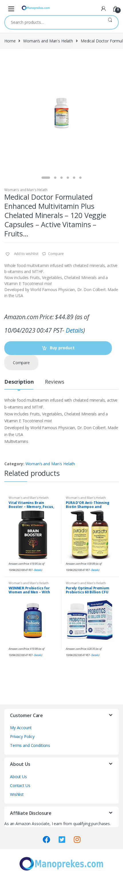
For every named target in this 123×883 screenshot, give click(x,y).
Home (9, 41)
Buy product (62, 347)
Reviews (54, 382)
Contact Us (20, 785)
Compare (56, 253)
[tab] (18, 384)
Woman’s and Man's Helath (48, 41)
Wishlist (17, 794)
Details (74, 330)
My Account (21, 727)
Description (18, 382)
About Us (18, 776)
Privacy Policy (22, 736)
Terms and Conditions (30, 745)
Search (110, 22)
